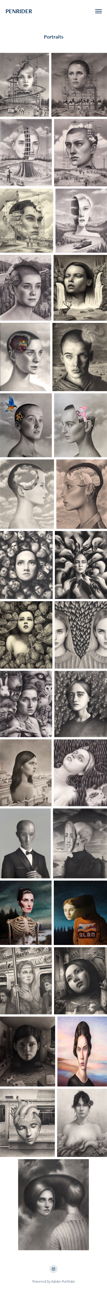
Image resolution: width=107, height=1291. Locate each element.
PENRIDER (35, 11)
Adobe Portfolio (63, 1281)
